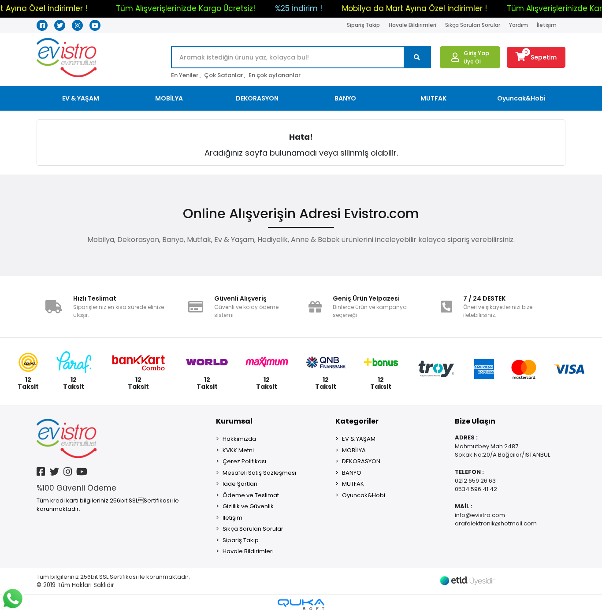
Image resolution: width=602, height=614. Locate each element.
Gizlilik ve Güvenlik (248, 506)
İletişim (547, 25)
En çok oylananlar (275, 75)
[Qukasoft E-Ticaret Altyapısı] (301, 604)
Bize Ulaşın (475, 421)
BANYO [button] (345, 98)
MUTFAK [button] (433, 98)
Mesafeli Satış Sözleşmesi (259, 473)
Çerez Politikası (244, 461)
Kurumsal (234, 421)
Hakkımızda (239, 439)
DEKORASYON (361, 461)
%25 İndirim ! (298, 8)
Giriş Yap (476, 53)
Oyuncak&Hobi (363, 495)
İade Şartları (240, 484)
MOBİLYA (354, 450)
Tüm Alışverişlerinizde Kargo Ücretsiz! (185, 8)
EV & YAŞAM (358, 439)
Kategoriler (357, 421)
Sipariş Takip (363, 25)
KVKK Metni (238, 450)
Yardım (518, 25)
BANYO (351, 473)
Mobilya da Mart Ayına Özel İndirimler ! (414, 8)
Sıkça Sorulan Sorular (472, 25)
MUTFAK (353, 484)
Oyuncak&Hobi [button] (521, 98)
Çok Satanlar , (224, 75)
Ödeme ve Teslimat (251, 495)
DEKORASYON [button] (257, 98)
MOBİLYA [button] (169, 98)
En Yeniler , (186, 75)
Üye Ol (472, 61)
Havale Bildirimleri (412, 25)
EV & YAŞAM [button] (80, 98)
